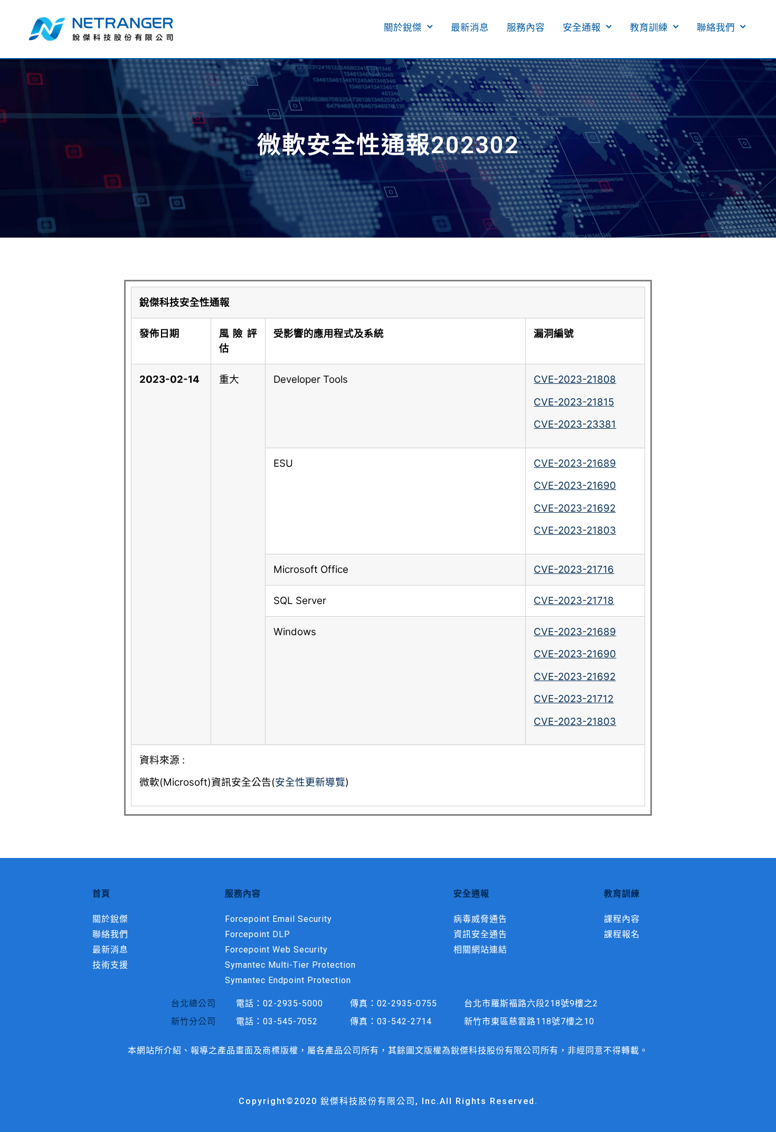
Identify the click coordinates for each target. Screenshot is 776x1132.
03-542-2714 (404, 1021)
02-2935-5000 (293, 1003)
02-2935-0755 (407, 1003)
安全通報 (582, 27)
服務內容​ (526, 27)
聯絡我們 (716, 27)
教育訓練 (649, 27)
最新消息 (470, 27)
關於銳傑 (403, 27)
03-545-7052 (290, 1021)
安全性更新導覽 (310, 782)
